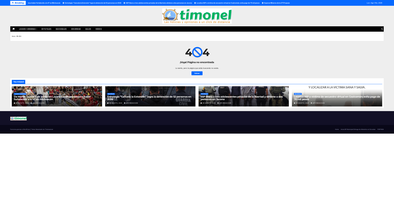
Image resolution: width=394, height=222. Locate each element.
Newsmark (39, 129)
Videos (99, 29)
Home (337, 129)
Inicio (13, 36)
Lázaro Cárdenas (27, 29)
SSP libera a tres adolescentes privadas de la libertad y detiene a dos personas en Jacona (242, 98)
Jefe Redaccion (38, 103)
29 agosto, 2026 (209, 103)
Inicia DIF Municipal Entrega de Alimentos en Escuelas (358, 129)
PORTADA (380, 129)
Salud (88, 29)
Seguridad (76, 29)
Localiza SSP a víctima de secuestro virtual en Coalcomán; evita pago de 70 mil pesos (337, 98)
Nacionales (61, 29)
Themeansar (49, 129)
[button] (382, 29)
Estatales (46, 29)
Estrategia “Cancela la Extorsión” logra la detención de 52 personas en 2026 (149, 98)
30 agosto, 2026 (22, 103)
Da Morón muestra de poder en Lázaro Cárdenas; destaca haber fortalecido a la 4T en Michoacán (52, 98)
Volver (197, 73)
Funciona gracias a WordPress (20, 129)
